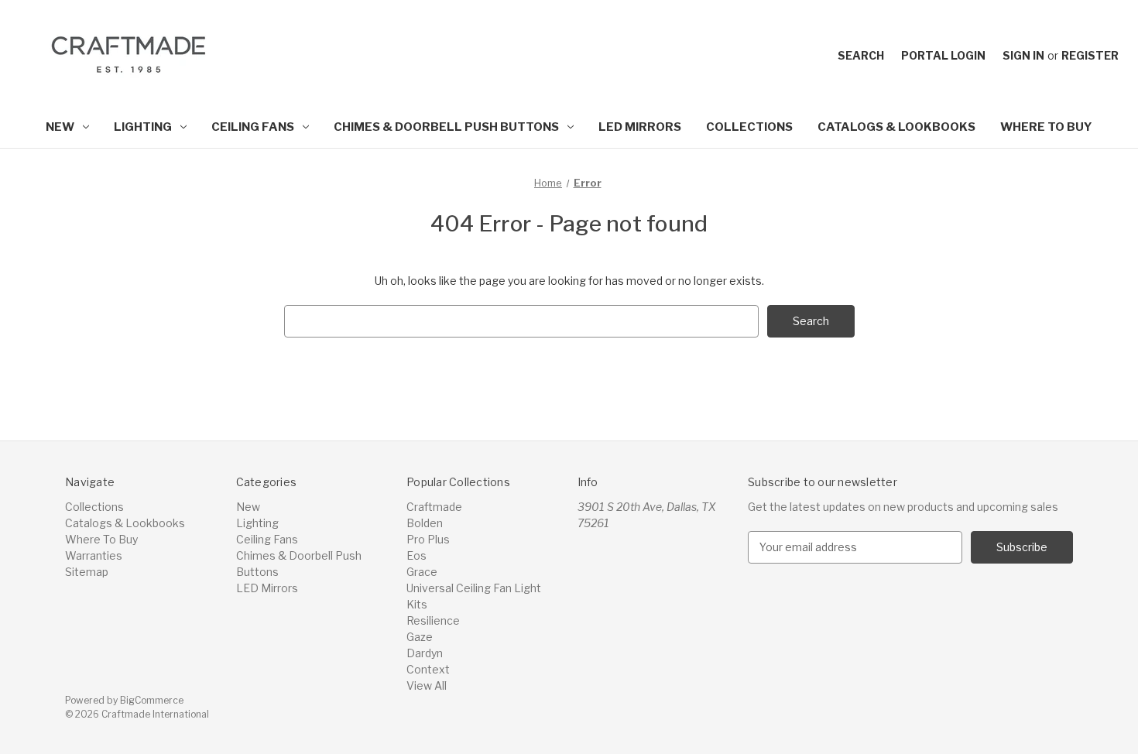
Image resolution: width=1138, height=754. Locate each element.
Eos (416, 555)
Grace (421, 571)
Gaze (419, 636)
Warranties (93, 555)
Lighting (143, 127)
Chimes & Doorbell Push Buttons (446, 127)
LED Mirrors (639, 127)
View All (426, 685)
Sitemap (86, 571)
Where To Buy (1046, 127)
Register (1090, 55)
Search (861, 55)
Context (428, 669)
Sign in (1023, 55)
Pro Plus (428, 539)
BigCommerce (151, 700)
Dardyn (424, 653)
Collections (749, 127)
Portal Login (943, 55)
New (60, 127)
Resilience (433, 620)
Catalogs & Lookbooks (896, 127)
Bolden (424, 523)
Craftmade (434, 506)
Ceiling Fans (252, 127)
